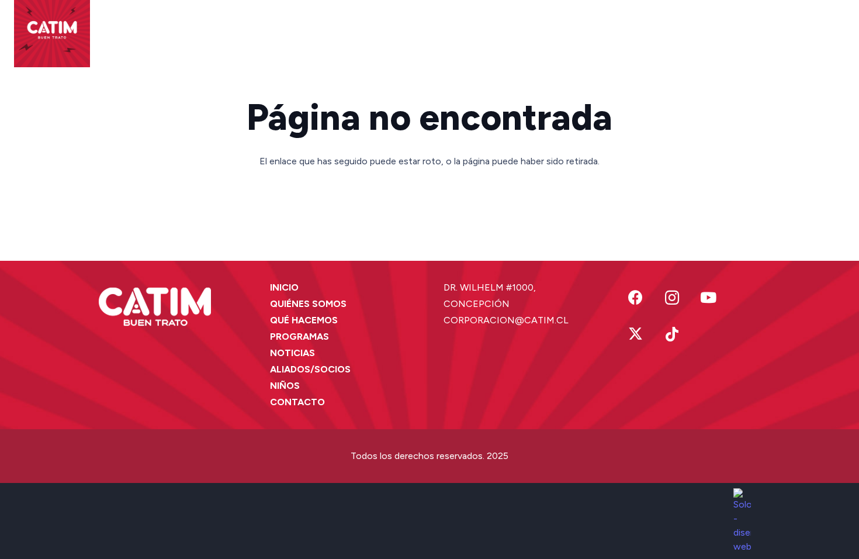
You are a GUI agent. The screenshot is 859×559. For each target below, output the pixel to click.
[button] (243, 29)
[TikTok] (672, 334)
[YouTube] (708, 298)
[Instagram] (672, 298)
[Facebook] (635, 298)
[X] (635, 334)
